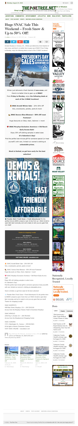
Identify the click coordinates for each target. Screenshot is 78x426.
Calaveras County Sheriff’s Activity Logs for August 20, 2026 (60, 356)
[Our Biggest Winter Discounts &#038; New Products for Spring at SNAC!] (27, 350)
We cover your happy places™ (65, 422)
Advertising (9, 16)
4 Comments (61, 341)
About (7, 19)
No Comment (61, 350)
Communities (19, 16)
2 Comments (61, 320)
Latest (55, 310)
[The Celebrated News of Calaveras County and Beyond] (39, 9)
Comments (70, 311)
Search (66, 3)
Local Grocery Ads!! (17, 13)
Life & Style (42, 16)
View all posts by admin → (13, 337)
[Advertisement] (62, 398)
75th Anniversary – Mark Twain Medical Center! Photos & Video (60, 316)
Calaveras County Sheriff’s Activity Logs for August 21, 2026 (60, 337)
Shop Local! (18, 10)
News (49, 16)
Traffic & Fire (66, 16)
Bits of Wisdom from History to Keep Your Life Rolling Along (63, 11)
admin (8, 37)
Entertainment (31, 16)
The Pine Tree (13, 422)
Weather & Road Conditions (34, 19)
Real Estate (56, 16)
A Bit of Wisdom (61, 7)
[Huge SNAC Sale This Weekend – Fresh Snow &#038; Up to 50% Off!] (11, 350)
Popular (63, 311)
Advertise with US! (52, 422)
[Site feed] (72, 3)
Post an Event (15, 19)
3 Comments (61, 331)
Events (22, 19)
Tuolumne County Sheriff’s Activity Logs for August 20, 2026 (60, 346)
